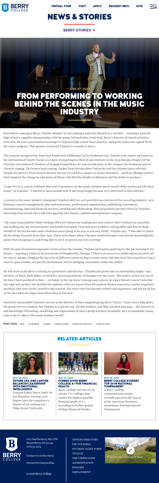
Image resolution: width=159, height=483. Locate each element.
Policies (78, 467)
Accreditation (82, 463)
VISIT (82, 6)
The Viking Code (83, 458)
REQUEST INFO (119, 6)
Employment (81, 472)
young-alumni (61, 324)
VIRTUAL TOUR (61, 6)
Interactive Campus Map (40, 463)
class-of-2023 (103, 324)
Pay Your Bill (81, 444)
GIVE (139, 6)
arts (22, 324)
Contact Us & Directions (40, 456)
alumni (46, 324)
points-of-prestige (82, 324)
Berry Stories (77, 31)
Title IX (77, 453)
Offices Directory (85, 439)
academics (34, 324)
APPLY (97, 6)
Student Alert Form (86, 449)
